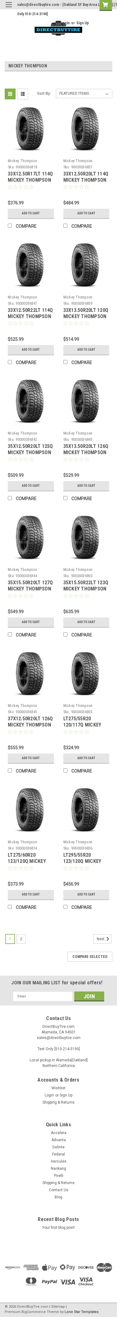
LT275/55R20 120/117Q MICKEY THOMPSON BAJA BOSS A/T (82, 728)
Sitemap (58, 1307)
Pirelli (58, 1175)
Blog (58, 1197)
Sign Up (82, 23)
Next (101, 939)
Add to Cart (31, 213)
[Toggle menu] (8, 8)
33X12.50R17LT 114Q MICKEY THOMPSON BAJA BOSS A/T (30, 180)
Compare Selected (89, 957)
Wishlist (58, 1088)
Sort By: (44, 93)
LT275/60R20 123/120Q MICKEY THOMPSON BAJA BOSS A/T (27, 864)
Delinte (58, 1147)
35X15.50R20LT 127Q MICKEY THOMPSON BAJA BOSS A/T (30, 589)
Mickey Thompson (22, 161)
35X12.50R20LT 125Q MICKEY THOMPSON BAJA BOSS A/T (30, 452)
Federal (58, 1154)
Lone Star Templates (82, 1312)
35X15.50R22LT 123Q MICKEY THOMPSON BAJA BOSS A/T (86, 589)
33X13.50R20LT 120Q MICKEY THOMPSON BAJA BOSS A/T (86, 316)
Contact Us (58, 1190)
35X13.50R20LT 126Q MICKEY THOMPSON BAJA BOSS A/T (86, 452)
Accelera (58, 1133)
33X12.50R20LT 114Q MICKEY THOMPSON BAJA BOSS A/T (86, 180)
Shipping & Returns (58, 1102)
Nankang (58, 1168)
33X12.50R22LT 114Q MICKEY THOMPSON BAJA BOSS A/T (30, 316)
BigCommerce (34, 1312)
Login (65, 23)
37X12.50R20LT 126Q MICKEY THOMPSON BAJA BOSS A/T (30, 725)
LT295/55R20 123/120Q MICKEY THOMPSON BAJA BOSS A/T (82, 864)
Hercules (58, 1161)
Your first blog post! (58, 1227)
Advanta (58, 1140)
